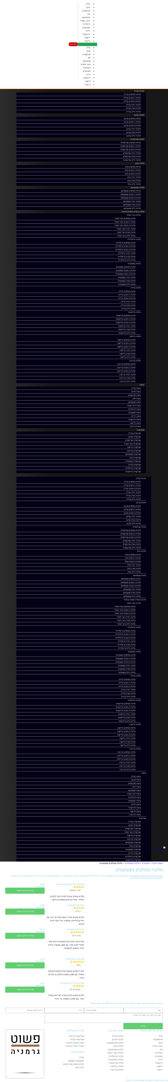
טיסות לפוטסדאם (134, 402)
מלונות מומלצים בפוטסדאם (131, 191)
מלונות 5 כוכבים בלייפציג (126, 343)
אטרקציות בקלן (135, 458)
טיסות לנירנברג (135, 427)
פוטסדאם (86, 17)
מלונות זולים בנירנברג (127, 382)
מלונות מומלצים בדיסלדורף (125, 243)
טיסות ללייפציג (135, 423)
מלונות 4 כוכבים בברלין (132, 101)
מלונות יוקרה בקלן (134, 177)
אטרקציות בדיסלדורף (133, 468)
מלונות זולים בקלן (134, 184)
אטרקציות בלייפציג (134, 447)
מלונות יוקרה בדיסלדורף (126, 253)
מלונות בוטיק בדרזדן (128, 305)
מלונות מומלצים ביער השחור (125, 218)
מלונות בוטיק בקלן (134, 181)
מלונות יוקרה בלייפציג (127, 350)
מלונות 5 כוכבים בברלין (132, 98)
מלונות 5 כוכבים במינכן (132, 122)
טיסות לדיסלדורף (134, 409)
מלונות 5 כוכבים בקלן (133, 170)
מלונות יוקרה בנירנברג (127, 375)
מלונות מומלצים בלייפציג (126, 340)
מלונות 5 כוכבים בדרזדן (126, 295)
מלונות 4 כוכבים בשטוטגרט (125, 274)
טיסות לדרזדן (136, 416)
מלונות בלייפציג (135, 336)
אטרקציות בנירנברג (134, 451)
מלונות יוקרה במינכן (133, 129)
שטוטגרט (86, 27)
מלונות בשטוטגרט (134, 264)
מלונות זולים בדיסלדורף (126, 260)
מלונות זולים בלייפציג (127, 357)
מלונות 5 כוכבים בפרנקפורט (130, 146)
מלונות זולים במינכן (134, 136)
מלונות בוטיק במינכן (133, 132)
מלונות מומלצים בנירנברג (126, 364)
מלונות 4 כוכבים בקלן (133, 174)
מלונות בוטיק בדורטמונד (126, 329)
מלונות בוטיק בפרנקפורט (132, 157)
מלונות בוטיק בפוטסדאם (132, 205)
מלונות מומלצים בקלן (133, 167)
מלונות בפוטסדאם (137, 187)
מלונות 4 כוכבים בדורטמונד (125, 322)
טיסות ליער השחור (134, 406)
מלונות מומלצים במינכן (132, 118)
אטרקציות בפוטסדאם (133, 454)
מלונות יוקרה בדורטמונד (126, 326)
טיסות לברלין (136, 388)
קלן (88, 14)
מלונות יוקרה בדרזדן (128, 302)
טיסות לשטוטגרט (134, 413)
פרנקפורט (86, 11)
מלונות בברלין (139, 91)
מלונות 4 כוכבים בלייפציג (126, 347)
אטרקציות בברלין (134, 433)
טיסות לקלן (136, 399)
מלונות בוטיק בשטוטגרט (126, 281)
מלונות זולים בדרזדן (128, 309)
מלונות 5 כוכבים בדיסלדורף (125, 246)
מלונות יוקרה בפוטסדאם (132, 201)
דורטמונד (86, 34)
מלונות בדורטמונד (134, 312)
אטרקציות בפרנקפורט (133, 440)
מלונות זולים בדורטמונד (126, 333)
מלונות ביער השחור (134, 215)
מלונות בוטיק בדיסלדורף (126, 257)
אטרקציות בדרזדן (134, 465)
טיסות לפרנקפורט (134, 395)
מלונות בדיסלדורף (134, 239)
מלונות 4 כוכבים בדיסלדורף (125, 250)
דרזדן (88, 31)
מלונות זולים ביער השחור (126, 236)
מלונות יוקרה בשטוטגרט (126, 277)
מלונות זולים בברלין (133, 112)
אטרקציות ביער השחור (132, 444)
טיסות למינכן (136, 392)
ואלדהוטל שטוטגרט (75, 905)
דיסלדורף (86, 24)
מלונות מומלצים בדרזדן (127, 291)
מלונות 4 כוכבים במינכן (132, 125)
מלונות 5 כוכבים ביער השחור (124, 222)
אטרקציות (140, 430)
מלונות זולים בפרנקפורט (132, 160)
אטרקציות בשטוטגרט (133, 461)
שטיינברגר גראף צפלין (74, 959)
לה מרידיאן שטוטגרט (75, 929)
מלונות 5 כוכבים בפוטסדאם (131, 194)
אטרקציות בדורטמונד (133, 472)
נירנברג (87, 41)
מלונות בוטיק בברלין (133, 108)
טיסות (142, 385)
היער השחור (85, 21)
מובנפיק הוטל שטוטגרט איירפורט (70, 884)
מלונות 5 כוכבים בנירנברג (126, 368)
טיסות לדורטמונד (134, 420)
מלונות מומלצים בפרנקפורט (131, 143)
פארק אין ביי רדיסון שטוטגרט (72, 983)
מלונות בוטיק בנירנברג (127, 378)
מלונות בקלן (139, 163)
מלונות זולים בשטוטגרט (126, 284)
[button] (87, 44)
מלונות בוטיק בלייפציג (127, 354)
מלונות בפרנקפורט (137, 139)
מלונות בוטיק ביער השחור (126, 232)
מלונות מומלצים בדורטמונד (125, 315)
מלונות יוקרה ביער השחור (126, 229)
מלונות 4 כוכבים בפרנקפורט (130, 150)
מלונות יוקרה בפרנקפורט (132, 153)
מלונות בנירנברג (135, 361)
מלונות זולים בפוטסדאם (132, 208)
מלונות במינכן (139, 115)
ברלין (88, 4)
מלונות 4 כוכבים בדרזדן (126, 298)
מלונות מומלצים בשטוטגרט (125, 267)
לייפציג (87, 37)
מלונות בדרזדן (136, 288)
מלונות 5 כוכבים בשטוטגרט (125, 270)
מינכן (88, 7)
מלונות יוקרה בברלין (133, 105)
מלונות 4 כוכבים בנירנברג (126, 371)
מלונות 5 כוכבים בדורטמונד (125, 319)
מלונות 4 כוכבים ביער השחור (124, 225)
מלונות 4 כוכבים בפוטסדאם (131, 198)
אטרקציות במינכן (134, 437)
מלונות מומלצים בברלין (132, 94)
